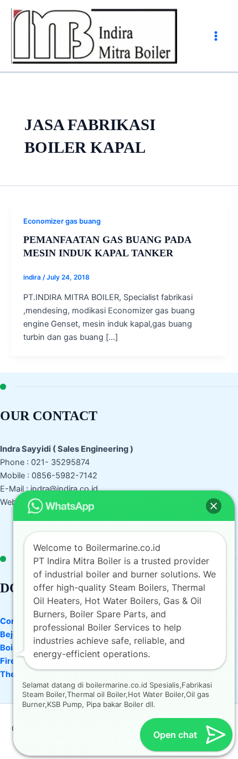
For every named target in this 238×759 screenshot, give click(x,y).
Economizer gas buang (62, 221)
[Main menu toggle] (216, 35)
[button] (213, 506)
